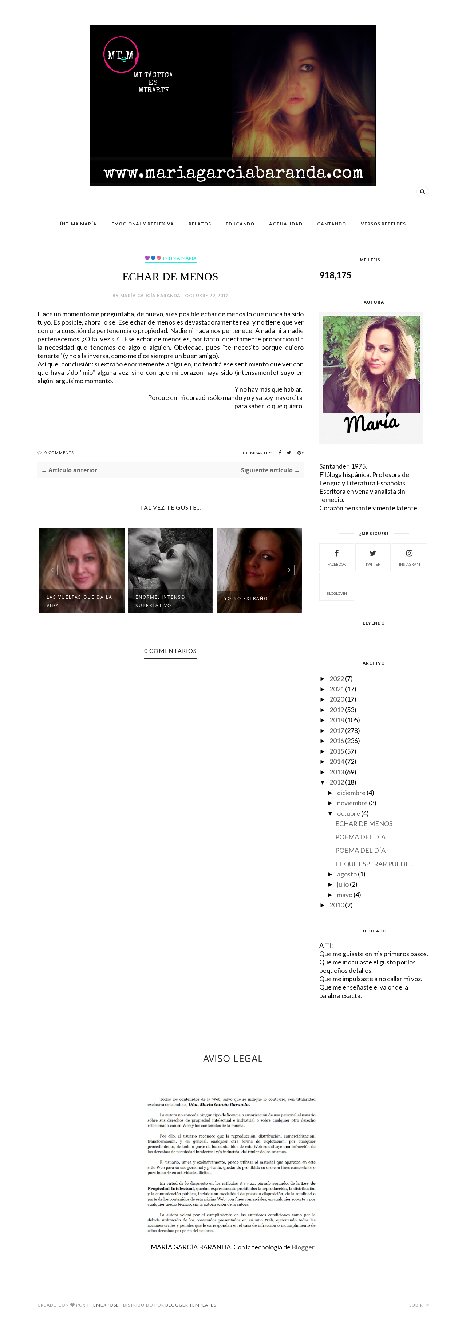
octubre (348, 813)
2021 (336, 689)
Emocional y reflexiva (142, 223)
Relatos (200, 223)
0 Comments (59, 452)
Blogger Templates (190, 1305)
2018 (336, 720)
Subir (416, 1305)
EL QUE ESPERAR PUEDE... (374, 864)
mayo (344, 895)
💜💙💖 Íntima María (171, 258)
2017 (336, 730)
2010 (336, 905)
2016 (336, 741)
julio (343, 884)
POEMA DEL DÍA (360, 837)
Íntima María (78, 223)
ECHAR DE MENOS (363, 823)
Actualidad (286, 223)
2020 (336, 699)
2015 (336, 751)
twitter (373, 564)
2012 (336, 782)
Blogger (303, 1247)
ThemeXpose (103, 1305)
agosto (347, 874)
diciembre (351, 793)
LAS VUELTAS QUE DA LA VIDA (79, 601)
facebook (336, 564)
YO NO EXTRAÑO (246, 598)
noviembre (352, 803)
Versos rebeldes (383, 223)
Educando (240, 223)
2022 (336, 678)
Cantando (331, 223)
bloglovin (337, 593)
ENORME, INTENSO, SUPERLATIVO (161, 601)
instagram (409, 564)
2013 (336, 772)
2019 (336, 710)
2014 (336, 761)
